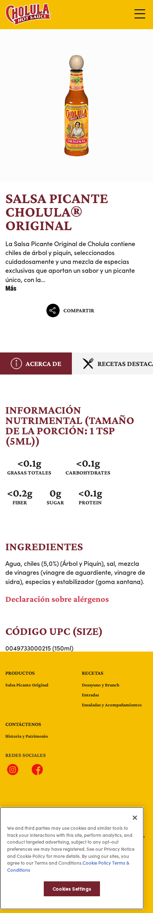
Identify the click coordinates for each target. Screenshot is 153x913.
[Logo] (28, 22)
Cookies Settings (72, 889)
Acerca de (43, 363)
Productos (20, 673)
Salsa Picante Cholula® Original (76, 105)
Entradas (90, 694)
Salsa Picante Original (26, 685)
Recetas (93, 673)
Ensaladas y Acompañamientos (112, 704)
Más (10, 288)
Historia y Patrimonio (26, 736)
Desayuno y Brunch (100, 685)
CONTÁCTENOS (23, 724)
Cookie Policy (97, 863)
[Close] (135, 818)
